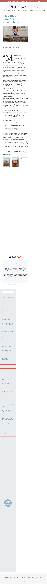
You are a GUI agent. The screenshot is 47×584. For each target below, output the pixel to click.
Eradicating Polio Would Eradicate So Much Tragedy (7, 332)
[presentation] (8, 301)
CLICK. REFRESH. (6, 319)
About (6, 577)
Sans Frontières (25, 10)
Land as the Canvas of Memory (7, 432)
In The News (8, 10)
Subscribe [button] (27, 577)
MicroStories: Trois (6, 346)
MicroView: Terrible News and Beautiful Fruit (8, 306)
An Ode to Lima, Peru (7, 391)
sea (3, 286)
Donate (23, 1)
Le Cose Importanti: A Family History (7, 359)
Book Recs (34, 578)
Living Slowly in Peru (7, 379)
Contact (13, 577)
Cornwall (13, 284)
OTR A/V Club (43, 10)
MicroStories (14, 10)
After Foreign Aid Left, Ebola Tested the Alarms (8, 419)
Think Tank (19, 10)
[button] (10, 257)
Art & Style (3, 10)
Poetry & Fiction (37, 10)
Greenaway (5, 126)
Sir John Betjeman (21, 126)
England (17, 284)
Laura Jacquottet (23, 284)
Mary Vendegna (21, 581)
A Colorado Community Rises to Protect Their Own (7, 405)
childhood (8, 284)
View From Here (31, 10)
